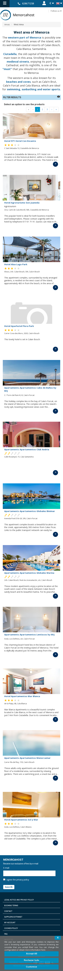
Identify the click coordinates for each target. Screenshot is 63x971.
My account (9, 923)
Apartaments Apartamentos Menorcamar (27, 757)
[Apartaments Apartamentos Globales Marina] (31, 558)
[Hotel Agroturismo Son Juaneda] (31, 187)
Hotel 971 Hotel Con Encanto (20, 140)
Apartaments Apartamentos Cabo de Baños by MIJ (30, 389)
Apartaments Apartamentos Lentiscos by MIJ (29, 634)
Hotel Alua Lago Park (15, 264)
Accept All (31, 953)
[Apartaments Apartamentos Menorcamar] (31, 743)
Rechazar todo (31, 960)
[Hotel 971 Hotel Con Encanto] (31, 126)
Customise (31, 966)
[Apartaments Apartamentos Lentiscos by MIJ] (31, 619)
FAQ (5, 934)
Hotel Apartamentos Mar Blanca (22, 696)
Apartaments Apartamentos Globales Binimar (29, 511)
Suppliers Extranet (13, 917)
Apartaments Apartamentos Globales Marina (29, 572)
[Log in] (44, 3)
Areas (7, 24)
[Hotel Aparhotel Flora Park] (31, 311)
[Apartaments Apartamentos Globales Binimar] (31, 496)
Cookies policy (11, 928)
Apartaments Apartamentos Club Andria (26, 449)
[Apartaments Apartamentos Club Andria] (31, 434)
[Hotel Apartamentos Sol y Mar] (31, 804)
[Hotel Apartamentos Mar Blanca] (31, 681)
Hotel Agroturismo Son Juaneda (21, 202)
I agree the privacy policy (17, 879)
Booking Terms (11, 905)
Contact (8, 911)
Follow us (55, 10)
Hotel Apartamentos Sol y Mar (21, 819)
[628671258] (19, 3)
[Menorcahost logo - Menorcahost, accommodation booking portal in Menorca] (31, 14)
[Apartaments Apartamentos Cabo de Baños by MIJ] (31, 373)
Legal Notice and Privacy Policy (19, 900)
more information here (35, 950)
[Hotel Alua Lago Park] (31, 249)
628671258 (28, 3)
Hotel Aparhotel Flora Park (19, 326)
